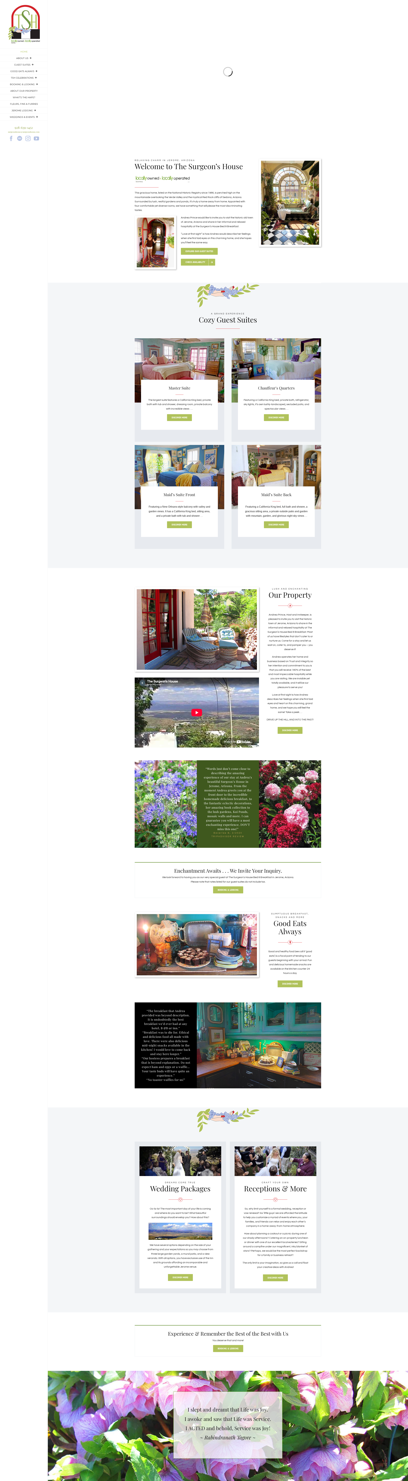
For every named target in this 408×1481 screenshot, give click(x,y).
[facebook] (11, 138)
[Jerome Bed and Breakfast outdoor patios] (197, 590)
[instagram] (28, 138)
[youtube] (36, 138)
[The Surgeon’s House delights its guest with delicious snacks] (197, 915)
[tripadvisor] (19, 138)
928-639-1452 (24, 127)
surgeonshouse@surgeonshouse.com (24, 132)
